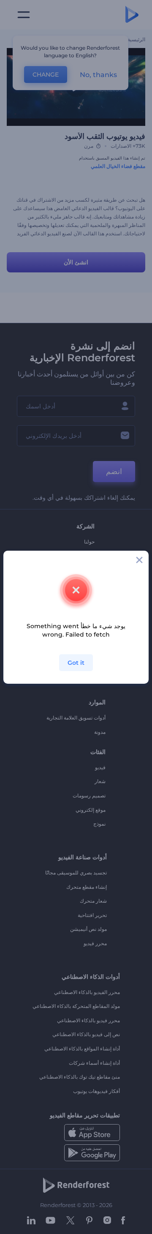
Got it (76, 662)
